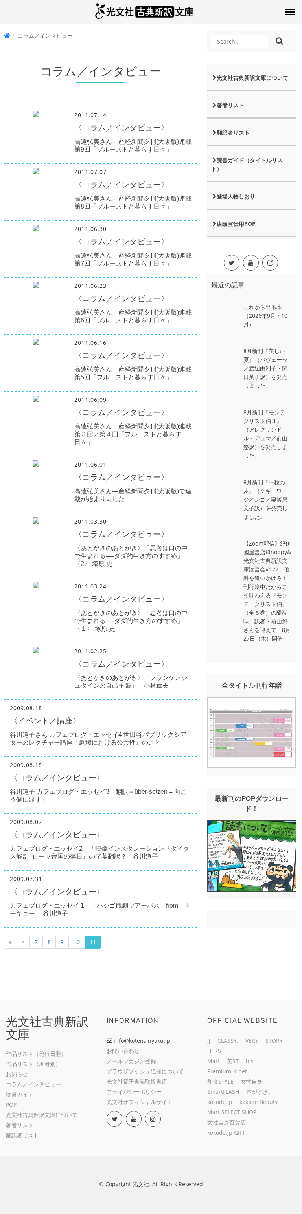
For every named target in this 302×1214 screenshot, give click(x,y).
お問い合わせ (123, 1051)
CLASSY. (227, 1040)
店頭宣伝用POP (236, 223)
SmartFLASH (223, 1091)
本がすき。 (260, 1091)
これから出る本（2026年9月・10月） (265, 315)
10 (77, 942)
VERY (251, 1040)
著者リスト (230, 105)
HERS (214, 1051)
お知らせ (17, 1074)
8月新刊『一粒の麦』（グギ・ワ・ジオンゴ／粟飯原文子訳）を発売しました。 (265, 499)
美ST (233, 1061)
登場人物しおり (236, 196)
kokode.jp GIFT (226, 1132)
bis (250, 1061)
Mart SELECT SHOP (231, 1112)
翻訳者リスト (233, 132)
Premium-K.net (227, 1071)
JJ (208, 1040)
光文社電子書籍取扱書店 (137, 1081)
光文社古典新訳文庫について (252, 77)
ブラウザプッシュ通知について (145, 1071)
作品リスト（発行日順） (36, 1053)
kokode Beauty (258, 1102)
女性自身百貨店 (226, 1122)
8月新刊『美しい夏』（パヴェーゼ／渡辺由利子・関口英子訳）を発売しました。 (265, 368)
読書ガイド (19, 1094)
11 (93, 942)
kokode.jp (219, 1102)
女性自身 (252, 1081)
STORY (274, 1040)
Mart (213, 1061)
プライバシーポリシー (134, 1091)
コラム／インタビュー (33, 1084)
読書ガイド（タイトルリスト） (247, 164)
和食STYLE (220, 1081)
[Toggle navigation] (290, 11)
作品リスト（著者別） (33, 1064)
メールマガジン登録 (131, 1061)
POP (11, 1104)
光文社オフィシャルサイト (140, 1102)
